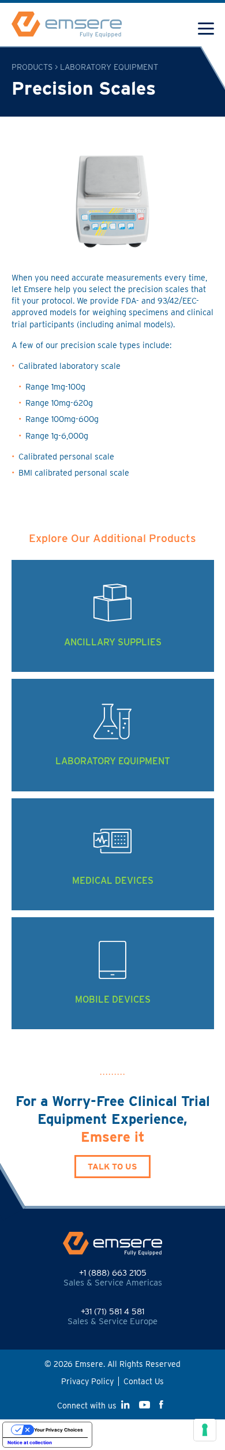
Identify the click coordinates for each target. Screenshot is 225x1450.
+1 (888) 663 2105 (113, 1272)
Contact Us (143, 1381)
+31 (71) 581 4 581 (112, 1311)
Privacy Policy (87, 1381)
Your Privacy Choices (58, 1430)
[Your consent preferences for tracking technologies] (205, 1430)
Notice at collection (29, 1442)
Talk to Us (112, 1166)
